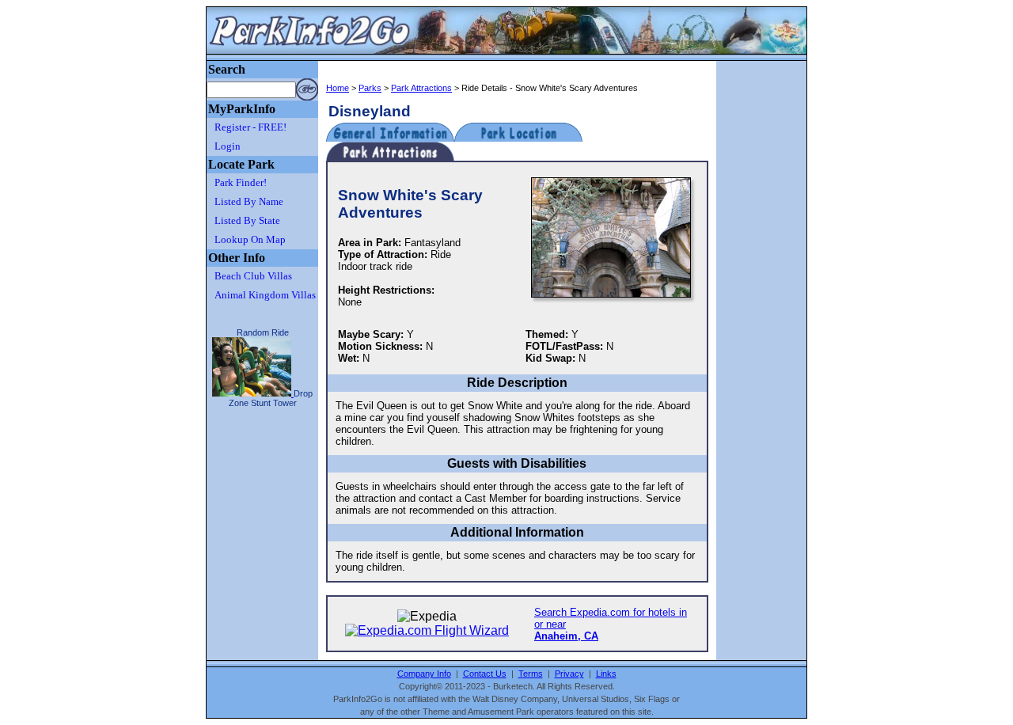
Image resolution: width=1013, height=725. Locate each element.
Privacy (569, 673)
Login (227, 146)
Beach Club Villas (253, 276)
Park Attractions (421, 88)
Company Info (424, 673)
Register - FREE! (250, 127)
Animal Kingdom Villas (265, 295)
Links (606, 673)
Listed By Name (248, 201)
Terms (530, 673)
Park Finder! (240, 182)
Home (337, 88)
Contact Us (484, 673)
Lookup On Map (250, 239)
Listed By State (247, 220)
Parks (370, 88)
